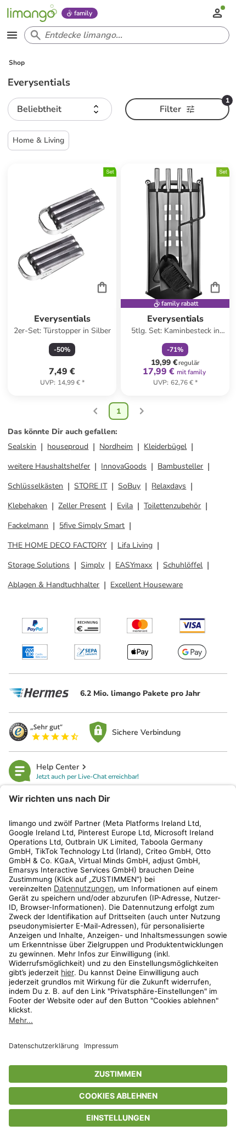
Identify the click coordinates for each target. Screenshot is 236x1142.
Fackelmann (28, 525)
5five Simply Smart (92, 525)
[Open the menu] (12, 35)
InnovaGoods (124, 466)
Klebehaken (27, 505)
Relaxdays (168, 486)
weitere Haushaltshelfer (49, 466)
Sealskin (22, 446)
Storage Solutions (39, 565)
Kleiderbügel (165, 446)
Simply (92, 565)
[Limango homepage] (32, 13)
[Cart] (102, 287)
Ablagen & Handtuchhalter (53, 585)
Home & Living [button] (38, 140)
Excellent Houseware (146, 585)
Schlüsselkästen (35, 486)
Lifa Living (135, 545)
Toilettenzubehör (172, 505)
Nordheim (116, 446)
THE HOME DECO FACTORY (57, 545)
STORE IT (90, 486)
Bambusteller (180, 466)
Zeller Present (82, 505)
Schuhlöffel (183, 565)
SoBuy (129, 486)
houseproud (67, 446)
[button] (60, 109)
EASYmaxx (133, 565)
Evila (125, 505)
